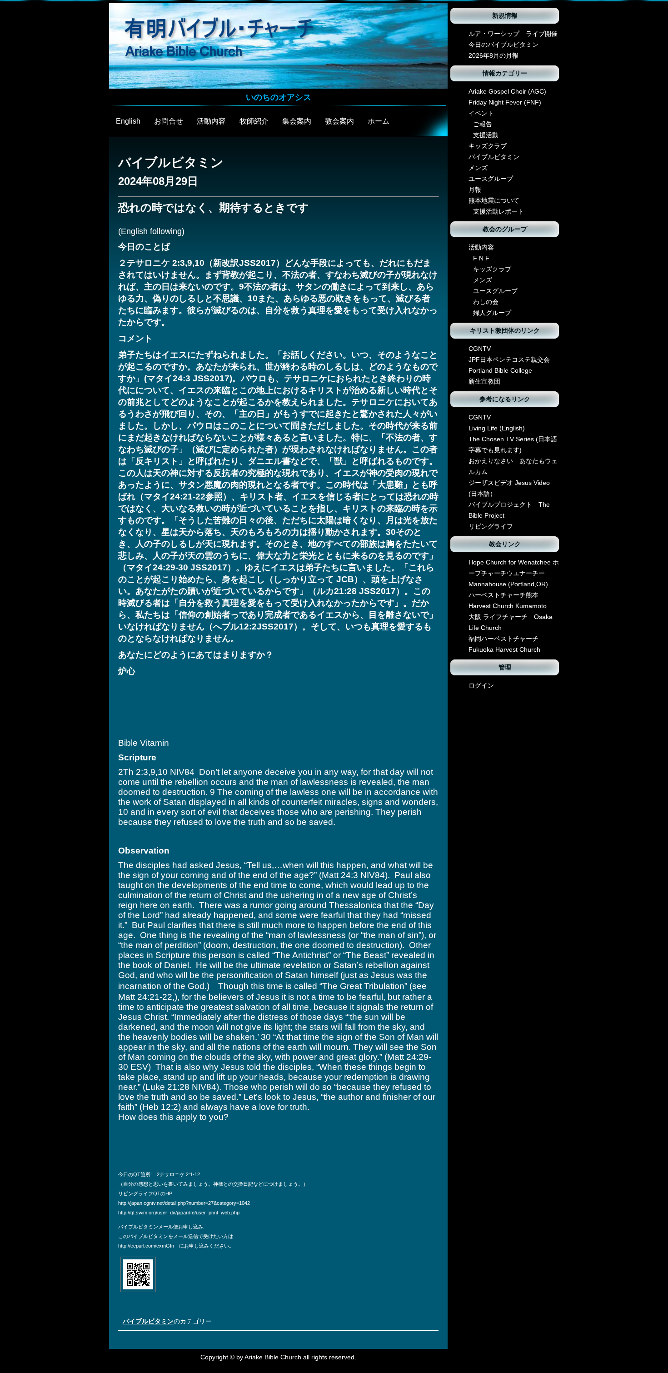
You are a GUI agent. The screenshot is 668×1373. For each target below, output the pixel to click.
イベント (481, 113)
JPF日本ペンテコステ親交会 (509, 359)
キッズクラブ (488, 146)
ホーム (378, 121)
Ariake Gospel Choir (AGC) (507, 91)
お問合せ (168, 121)
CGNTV (480, 348)
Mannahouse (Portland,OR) (508, 584)
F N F (481, 258)
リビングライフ (491, 526)
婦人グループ (492, 312)
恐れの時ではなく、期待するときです (213, 207)
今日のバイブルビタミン (503, 44)
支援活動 (486, 135)
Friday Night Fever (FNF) (505, 102)
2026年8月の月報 (493, 55)
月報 (475, 189)
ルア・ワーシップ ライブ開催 (513, 33)
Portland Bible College (500, 370)
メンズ (478, 167)
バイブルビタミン (148, 1321)
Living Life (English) (497, 428)
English (128, 121)
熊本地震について (494, 200)
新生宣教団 (484, 381)
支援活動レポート (498, 211)
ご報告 (482, 124)
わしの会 (486, 301)
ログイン (481, 685)
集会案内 (296, 121)
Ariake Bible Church (272, 1357)
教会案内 (339, 121)
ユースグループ (491, 178)
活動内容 (211, 121)
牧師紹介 (254, 121)
